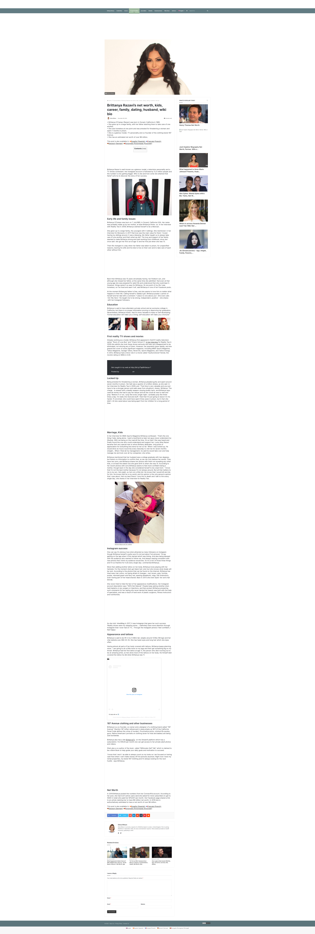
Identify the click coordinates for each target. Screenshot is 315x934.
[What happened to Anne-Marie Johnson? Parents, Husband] (193, 162)
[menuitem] (181, 12)
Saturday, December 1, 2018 (146, 373)
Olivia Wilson (113, 120)
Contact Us (126, 925)
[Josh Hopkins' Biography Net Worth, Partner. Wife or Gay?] (193, 139)
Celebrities (119, 12)
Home (109, 102)
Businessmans (158, 12)
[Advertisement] (157, 27)
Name (109, 899)
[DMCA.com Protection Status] (206, 925)
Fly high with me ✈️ (114, 716)
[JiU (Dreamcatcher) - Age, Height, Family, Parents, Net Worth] (193, 240)
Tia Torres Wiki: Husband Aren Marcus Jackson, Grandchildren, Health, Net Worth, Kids (139, 864)
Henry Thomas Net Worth (189, 127)
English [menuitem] (129, 929)
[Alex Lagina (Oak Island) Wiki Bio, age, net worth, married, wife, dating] (162, 854)
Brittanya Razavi (110, 95)
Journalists (143, 12)
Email (109, 905)
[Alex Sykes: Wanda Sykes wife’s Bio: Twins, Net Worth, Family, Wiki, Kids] (193, 185)
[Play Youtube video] (139, 199)
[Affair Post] (157, 5)
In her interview (152, 344)
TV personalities (134, 12)
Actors (126, 12)
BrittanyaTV (130, 741)
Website (143, 905)
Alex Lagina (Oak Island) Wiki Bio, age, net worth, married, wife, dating (161, 864)
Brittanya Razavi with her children (123, 546)
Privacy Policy (118, 925)
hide (144, 150)
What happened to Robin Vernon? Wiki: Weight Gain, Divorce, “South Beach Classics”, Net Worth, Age (116, 864)
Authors (174, 12)
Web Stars (167, 12)
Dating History (110, 12)
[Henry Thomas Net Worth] (193, 115)
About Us (112, 925)
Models (150, 12)
